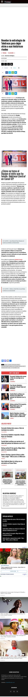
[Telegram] (11, 64)
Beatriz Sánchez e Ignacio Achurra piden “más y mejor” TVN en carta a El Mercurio (18, 414)
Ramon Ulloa (11, 366)
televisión (15, 367)
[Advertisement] (14, 22)
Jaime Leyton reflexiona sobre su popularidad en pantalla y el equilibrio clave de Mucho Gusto (20, 482)
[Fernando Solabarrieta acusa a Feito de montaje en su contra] (5, 378)
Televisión (12, 381)
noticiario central (16, 364)
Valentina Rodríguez (9, 55)
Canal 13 (6, 364)
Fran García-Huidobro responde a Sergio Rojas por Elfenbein (18, 386)
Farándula (12, 390)
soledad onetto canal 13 (7, 367)
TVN (18, 367)
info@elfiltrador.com (10, 682)
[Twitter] (5, 64)
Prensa (11, 418)
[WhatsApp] (8, 64)
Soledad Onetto (22, 366)
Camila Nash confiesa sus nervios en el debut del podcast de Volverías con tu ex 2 (18, 396)
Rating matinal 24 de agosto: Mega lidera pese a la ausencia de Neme (18, 405)
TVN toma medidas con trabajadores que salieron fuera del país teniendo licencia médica (7, 481)
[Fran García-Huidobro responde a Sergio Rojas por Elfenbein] (5, 387)
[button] (2, 2)
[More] (18, 68)
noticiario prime (5, 366)
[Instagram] (14, 691)
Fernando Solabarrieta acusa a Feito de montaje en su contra (18, 377)
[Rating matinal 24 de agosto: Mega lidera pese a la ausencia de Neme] (5, 406)
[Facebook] (2, 64)
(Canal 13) (12, 97)
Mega (10, 364)
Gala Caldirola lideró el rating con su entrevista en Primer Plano (11, 462)
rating (16, 366)
